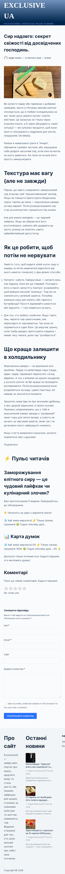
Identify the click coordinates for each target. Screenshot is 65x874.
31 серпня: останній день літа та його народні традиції (39, 800)
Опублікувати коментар (20, 715)
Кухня (48, 58)
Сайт (6, 654)
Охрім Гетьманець (36, 771)
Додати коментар (14, 668)
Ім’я (6, 625)
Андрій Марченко (35, 804)
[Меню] (59, 12)
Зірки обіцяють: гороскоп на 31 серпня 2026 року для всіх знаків (39, 833)
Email (7, 640)
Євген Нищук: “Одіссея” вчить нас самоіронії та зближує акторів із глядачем (38, 768)
